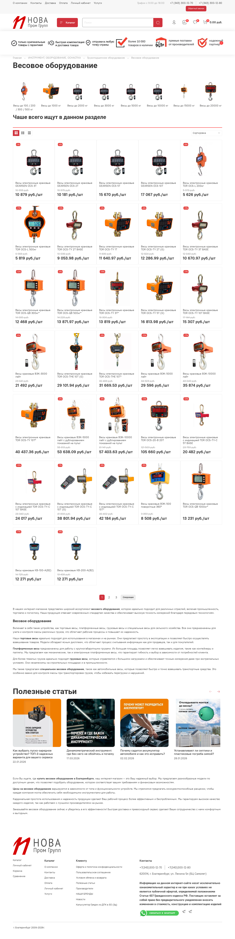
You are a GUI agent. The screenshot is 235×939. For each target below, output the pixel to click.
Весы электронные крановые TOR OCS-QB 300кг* (32, 311)
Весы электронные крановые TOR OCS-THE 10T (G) (74, 375)
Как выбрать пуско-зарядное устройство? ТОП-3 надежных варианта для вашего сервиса (33, 753)
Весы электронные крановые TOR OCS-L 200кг (200, 184)
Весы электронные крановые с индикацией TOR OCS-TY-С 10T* (116, 506)
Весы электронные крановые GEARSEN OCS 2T (74, 184)
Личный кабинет (81, 3)
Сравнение (19, 876)
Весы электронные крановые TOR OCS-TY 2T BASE (74, 248)
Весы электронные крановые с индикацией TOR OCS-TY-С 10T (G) (74, 506)
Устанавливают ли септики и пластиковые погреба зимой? (194, 752)
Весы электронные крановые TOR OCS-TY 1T (116, 248)
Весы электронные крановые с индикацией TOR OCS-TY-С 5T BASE (200, 440)
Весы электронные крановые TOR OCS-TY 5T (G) (158, 311)
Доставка (50, 3)
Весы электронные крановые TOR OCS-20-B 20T (158, 439)
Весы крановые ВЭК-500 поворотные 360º (156, 505)
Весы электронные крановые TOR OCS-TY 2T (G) (158, 248)
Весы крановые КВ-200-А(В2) (75, 570)
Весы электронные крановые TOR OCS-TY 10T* (32, 439)
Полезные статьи (85, 883)
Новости (80, 899)
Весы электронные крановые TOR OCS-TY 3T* (116, 311)
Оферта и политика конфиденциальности (99, 867)
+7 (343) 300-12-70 (181, 3)
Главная (17, 57)
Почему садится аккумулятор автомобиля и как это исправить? (142, 752)
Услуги (98, 3)
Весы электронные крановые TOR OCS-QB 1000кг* (200, 505)
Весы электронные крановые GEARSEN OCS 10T (158, 184)
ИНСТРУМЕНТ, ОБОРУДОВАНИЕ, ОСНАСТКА (54, 57)
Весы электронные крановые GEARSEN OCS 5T (116, 184)
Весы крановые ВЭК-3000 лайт (31, 375)
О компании (20, 3)
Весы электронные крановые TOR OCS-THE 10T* (116, 375)
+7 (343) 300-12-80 (210, 3)
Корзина (17, 871)
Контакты (36, 3)
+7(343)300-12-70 (151, 867)
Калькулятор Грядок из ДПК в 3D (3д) (96, 904)
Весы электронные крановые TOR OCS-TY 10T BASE (200, 311)
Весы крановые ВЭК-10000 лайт (199, 375)
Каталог (70, 22)
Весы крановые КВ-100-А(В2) (33, 570)
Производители (84, 888)
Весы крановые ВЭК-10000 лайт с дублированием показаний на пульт (115, 440)
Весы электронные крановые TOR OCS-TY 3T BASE (200, 248)
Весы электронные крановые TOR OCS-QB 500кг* (74, 311)
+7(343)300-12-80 (179, 867)
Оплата (63, 3)
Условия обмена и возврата (91, 877)
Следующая (128, 597)
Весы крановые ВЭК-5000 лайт (157, 375)
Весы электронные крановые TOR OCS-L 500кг (32, 248)
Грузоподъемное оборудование (106, 57)
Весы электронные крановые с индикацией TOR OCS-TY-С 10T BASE (32, 506)
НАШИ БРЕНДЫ (84, 893)
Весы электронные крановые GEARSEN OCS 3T (32, 184)
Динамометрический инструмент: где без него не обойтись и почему (90, 752)
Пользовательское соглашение (93, 872)
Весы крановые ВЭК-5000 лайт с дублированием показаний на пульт (73, 440)
